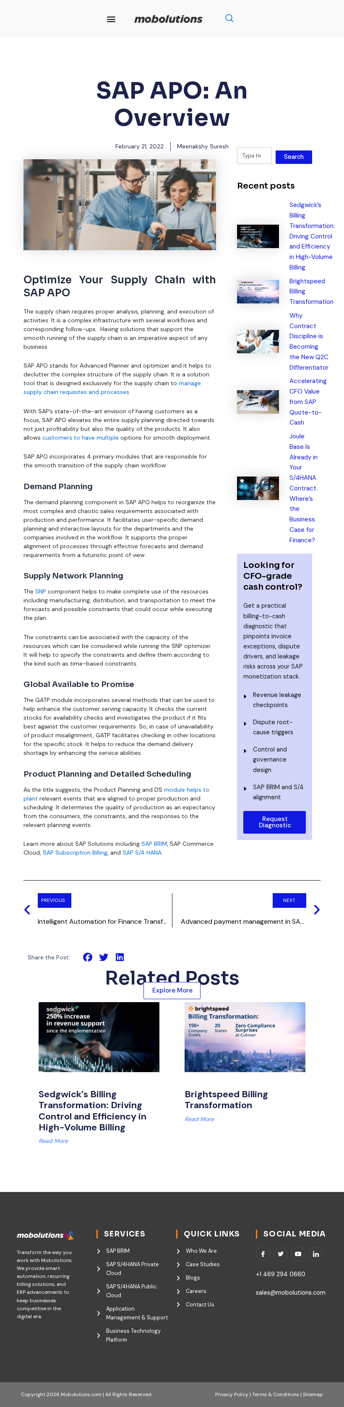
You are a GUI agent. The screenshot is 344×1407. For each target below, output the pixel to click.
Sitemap (313, 1394)
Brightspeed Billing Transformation (226, 1099)
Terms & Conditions (275, 1394)
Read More (53, 1141)
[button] (111, 19)
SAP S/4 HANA (141, 852)
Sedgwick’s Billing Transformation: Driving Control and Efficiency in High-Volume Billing (92, 1110)
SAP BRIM (154, 843)
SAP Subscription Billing (75, 852)
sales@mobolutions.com (291, 1293)
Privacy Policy (231, 1394)
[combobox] (254, 155)
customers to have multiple (80, 437)
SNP (41, 591)
